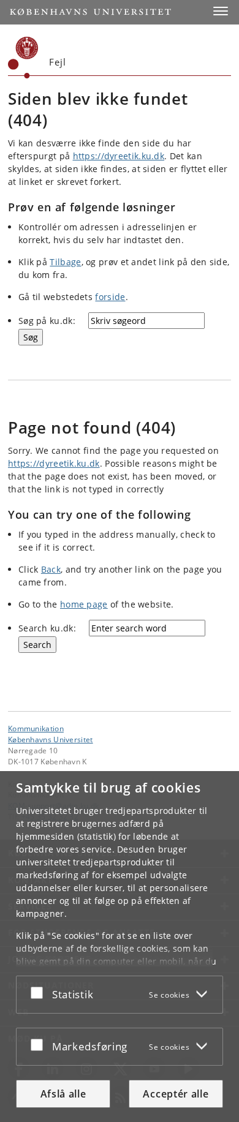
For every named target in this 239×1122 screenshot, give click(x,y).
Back (51, 569)
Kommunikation (36, 728)
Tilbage (65, 262)
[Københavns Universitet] (23, 57)
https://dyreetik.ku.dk (119, 156)
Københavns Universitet (50, 739)
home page (84, 604)
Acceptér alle (175, 1094)
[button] (220, 11)
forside (110, 297)
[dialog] (119, 946)
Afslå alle (63, 1094)
